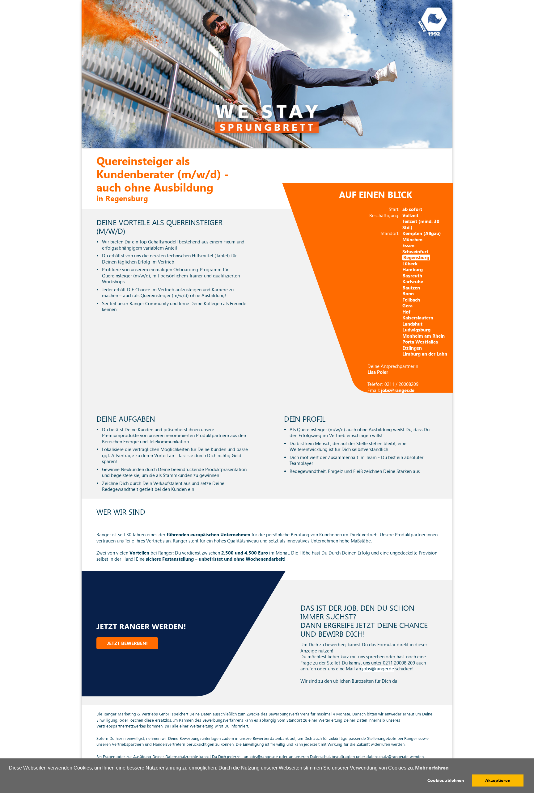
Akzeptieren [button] (497, 780)
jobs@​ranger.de (397, 390)
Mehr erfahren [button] (432, 768)
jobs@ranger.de (378, 669)
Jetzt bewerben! (127, 643)
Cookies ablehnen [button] (445, 780)
